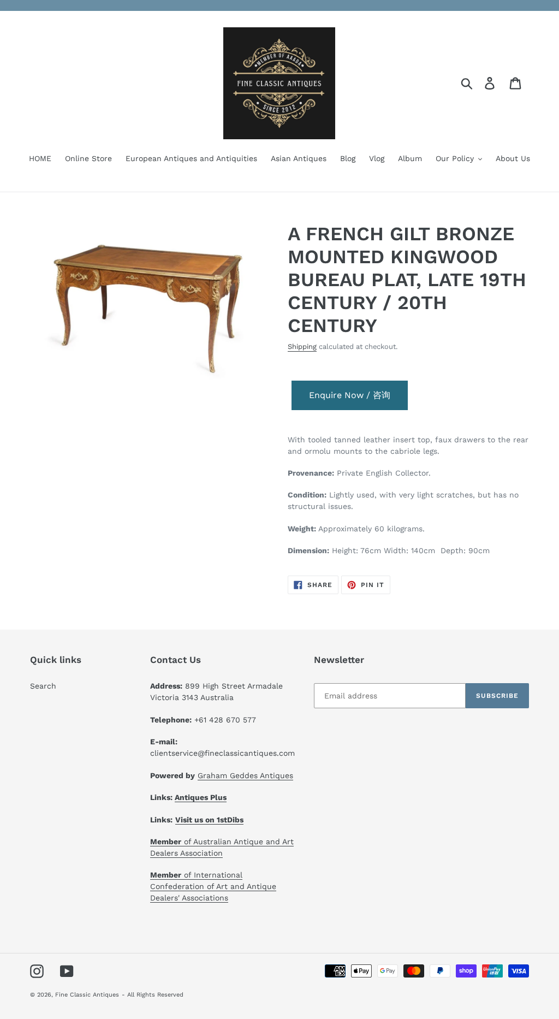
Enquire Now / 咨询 (349, 395)
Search (43, 686)
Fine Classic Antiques (87, 994)
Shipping (302, 346)
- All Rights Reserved (152, 994)
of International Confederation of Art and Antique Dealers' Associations (213, 886)
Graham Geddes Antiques (245, 775)
